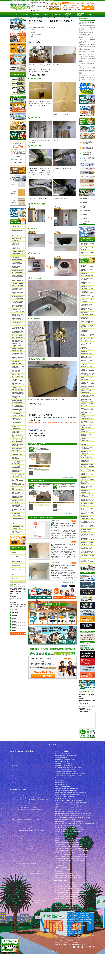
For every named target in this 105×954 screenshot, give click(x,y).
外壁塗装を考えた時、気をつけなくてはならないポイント (25, 861)
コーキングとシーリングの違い (18, 510)
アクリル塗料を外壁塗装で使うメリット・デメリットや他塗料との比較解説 (72, 915)
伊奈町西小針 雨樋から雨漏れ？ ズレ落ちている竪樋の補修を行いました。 (87, 63)
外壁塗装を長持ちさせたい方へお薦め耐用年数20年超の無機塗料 (69, 933)
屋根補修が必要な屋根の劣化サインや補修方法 (17, 401)
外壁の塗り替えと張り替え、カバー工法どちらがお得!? (24, 832)
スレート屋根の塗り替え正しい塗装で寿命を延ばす (18, 406)
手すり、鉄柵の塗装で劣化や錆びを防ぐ (17, 449)
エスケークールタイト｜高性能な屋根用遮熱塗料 (66, 896)
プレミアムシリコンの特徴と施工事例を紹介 (86, 547)
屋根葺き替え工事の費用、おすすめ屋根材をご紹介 (66, 788)
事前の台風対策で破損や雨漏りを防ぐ (86, 482)
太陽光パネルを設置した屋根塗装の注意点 (87, 461)
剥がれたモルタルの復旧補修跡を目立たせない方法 (18, 332)
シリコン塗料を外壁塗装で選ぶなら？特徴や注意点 (18, 306)
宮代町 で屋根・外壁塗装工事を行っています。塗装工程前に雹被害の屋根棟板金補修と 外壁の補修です (87, 28)
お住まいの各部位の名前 (17, 280)
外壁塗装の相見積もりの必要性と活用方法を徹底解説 (24, 865)
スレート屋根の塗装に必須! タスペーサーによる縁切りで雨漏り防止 (27, 873)
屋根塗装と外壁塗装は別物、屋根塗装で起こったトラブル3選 (25, 871)
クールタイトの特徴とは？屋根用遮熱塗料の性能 (87, 552)
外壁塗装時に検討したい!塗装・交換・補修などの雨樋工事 (68, 837)
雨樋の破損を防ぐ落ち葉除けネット (16, 397)
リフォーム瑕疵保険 (16, 763)
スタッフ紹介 (15, 556)
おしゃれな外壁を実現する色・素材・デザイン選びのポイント (26, 925)
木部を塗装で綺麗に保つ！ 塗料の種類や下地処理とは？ (24, 910)
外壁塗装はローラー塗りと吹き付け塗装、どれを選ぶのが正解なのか (27, 879)
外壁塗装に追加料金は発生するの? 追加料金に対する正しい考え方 (70, 806)
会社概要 (90, 14)
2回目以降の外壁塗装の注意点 (85, 348)
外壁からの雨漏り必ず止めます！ (62, 780)
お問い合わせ (15, 574)
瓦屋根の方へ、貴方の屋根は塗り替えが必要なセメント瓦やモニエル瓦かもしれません (74, 823)
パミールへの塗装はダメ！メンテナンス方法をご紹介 (87, 469)
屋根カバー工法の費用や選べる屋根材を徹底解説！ (66, 790)
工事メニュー (47, 14)
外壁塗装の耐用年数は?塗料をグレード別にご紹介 (18, 284)
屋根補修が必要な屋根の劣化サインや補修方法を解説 (67, 842)
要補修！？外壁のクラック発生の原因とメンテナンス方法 (25, 852)
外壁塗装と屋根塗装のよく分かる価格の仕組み (65, 755)
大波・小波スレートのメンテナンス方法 (17, 531)
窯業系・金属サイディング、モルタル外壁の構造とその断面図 (26, 886)
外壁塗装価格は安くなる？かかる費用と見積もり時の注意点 (68, 775)
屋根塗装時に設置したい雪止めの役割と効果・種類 (18, 393)
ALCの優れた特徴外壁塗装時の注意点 (16, 514)
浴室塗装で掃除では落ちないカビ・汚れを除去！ (66, 852)
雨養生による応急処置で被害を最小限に (87, 487)
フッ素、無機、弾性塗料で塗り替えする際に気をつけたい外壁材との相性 (28, 890)
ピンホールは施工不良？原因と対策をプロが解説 (17, 336)
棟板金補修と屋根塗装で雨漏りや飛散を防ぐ (17, 471)
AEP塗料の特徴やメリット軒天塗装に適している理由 (87, 560)
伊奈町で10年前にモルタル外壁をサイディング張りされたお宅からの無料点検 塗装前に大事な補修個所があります (87, 69)
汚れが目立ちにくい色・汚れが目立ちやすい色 (88, 148)
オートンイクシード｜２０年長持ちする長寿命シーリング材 (68, 911)
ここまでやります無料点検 (79, 14)
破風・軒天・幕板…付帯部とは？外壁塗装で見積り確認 (67, 825)
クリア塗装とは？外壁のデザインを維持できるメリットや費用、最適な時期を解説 (73, 919)
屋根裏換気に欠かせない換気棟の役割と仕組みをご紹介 (24, 906)
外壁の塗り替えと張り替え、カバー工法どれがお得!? (87, 326)
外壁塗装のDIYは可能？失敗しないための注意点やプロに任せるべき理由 (28, 830)
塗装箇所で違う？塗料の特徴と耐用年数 (86, 352)
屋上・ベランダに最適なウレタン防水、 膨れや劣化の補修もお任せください (29, 902)
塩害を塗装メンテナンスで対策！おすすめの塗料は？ (24, 908)
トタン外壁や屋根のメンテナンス (16, 423)
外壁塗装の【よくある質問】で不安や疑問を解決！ (23, 792)
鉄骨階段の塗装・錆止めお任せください (17, 445)
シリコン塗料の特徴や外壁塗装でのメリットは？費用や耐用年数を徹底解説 (72, 913)
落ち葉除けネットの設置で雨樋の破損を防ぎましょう (67, 840)
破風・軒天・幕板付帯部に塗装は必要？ (17, 362)
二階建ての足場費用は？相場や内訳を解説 (87, 391)
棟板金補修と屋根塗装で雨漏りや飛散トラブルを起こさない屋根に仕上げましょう (30, 894)
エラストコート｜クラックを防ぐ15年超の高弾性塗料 (67, 902)
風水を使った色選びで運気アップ (87, 142)
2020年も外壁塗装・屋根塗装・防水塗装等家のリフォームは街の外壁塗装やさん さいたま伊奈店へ (63, 526)
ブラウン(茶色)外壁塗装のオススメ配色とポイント (87, 530)
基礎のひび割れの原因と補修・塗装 (85, 491)
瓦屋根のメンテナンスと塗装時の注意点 (17, 432)
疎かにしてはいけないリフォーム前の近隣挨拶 (87, 313)
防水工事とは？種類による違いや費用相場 (18, 479)
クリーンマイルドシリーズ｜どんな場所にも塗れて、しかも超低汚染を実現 (72, 910)
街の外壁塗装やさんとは (17, 753)
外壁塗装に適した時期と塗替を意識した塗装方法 (17, 289)
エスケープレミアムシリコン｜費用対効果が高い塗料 (67, 894)
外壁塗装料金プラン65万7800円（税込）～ (65, 763)
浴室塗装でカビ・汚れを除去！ (16, 458)
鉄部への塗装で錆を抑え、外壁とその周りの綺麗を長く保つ (68, 844)
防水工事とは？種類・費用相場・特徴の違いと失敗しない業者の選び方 (28, 898)
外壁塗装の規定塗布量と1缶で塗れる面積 (87, 448)
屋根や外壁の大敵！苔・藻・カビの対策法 (86, 456)
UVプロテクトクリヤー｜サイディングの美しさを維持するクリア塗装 (71, 904)
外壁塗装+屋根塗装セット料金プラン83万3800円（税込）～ (68, 767)
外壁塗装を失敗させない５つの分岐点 (87, 278)
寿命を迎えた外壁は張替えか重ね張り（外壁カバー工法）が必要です (70, 792)
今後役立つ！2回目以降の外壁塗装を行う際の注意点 (67, 794)
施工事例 (25, 14)
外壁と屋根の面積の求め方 (18, 518)
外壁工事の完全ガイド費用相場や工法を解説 (17, 258)
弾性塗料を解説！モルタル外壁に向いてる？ (87, 539)
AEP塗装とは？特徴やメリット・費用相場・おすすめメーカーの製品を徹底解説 (73, 921)
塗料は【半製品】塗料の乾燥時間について (17, 505)
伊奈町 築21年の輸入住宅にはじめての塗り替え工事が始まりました (87, 51)
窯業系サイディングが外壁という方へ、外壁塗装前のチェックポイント (71, 942)
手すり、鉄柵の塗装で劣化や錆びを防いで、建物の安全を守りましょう (71, 848)
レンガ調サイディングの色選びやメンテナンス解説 (18, 328)
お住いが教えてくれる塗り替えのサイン (17, 239)
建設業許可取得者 (16, 565)
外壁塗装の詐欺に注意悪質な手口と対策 (86, 305)
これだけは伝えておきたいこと (19, 761)
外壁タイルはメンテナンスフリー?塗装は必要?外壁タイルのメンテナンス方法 (72, 815)
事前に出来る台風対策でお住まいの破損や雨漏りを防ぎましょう (26, 915)
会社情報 (14, 773)
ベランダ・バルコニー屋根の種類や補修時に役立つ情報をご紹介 (26, 896)
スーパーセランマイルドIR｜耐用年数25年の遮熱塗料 (67, 888)
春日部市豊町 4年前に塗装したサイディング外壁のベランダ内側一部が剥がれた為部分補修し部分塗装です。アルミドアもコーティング (87, 77)
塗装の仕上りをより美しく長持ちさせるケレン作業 (18, 341)
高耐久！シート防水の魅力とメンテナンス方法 (17, 492)
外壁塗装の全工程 (16, 248)
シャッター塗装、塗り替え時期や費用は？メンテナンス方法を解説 (70, 854)
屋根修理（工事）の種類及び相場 (16, 267)
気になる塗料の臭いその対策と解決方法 (86, 318)
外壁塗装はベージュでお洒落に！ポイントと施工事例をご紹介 (26, 935)
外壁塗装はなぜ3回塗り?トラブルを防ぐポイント (18, 358)
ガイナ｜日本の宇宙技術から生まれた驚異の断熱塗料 (67, 908)
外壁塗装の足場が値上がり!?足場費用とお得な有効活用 (67, 875)
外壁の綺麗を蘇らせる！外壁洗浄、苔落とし (87, 452)
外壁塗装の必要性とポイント (61, 782)
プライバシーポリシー (17, 569)
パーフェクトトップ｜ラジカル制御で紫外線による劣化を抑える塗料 (70, 882)
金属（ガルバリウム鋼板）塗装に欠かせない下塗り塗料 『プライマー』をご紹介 (73, 939)
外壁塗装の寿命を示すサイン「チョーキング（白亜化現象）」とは (27, 850)
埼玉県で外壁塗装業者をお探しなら (20, 780)
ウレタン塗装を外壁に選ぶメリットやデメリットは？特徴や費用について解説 (72, 917)
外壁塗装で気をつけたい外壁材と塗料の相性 (17, 527)
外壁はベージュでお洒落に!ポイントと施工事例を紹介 (87, 526)
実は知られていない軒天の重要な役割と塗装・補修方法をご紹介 (69, 829)
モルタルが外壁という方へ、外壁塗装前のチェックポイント (68, 940)
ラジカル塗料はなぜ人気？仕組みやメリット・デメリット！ (25, 942)
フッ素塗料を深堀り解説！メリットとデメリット (87, 534)
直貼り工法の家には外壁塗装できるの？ (86, 413)
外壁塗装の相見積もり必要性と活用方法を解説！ (87, 287)
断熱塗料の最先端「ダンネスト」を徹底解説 (87, 478)
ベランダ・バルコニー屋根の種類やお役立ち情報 (18, 475)
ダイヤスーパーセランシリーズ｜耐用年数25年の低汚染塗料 (68, 892)
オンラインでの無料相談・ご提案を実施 (87, 265)
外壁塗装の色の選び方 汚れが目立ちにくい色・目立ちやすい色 (26, 797)
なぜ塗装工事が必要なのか (18, 230)
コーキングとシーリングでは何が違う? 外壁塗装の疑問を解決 (25, 881)
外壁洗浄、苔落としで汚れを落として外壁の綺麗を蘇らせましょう (70, 860)
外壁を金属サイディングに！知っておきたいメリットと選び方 (69, 809)
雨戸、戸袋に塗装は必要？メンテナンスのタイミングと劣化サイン (70, 858)
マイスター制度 (15, 767)
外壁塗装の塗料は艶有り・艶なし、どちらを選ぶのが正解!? (68, 929)
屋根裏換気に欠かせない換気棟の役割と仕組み (17, 497)
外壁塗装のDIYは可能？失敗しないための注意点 (87, 400)
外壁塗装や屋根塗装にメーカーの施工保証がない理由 (87, 374)
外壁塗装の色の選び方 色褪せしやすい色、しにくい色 (24, 795)
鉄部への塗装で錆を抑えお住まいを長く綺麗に (17, 440)
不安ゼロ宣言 (15, 771)
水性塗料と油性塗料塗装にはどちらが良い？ (87, 422)
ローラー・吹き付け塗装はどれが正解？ (86, 443)
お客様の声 (36, 14)
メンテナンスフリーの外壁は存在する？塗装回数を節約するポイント (27, 838)
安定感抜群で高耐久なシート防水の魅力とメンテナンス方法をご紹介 (27, 904)
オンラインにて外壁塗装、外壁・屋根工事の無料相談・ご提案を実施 (70, 802)
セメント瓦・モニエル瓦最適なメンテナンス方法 (17, 436)
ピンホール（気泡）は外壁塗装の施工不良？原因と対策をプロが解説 (27, 857)
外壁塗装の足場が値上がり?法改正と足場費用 (87, 387)
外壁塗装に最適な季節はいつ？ (17, 293)
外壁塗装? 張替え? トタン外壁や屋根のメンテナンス (67, 811)
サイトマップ (15, 578)
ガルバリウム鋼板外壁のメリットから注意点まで (87, 339)
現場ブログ (36, 17)
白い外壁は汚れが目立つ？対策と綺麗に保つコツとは (87, 521)
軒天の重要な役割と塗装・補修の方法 (16, 371)
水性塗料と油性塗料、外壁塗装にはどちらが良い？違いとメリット (70, 931)
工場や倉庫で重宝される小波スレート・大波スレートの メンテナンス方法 (28, 892)
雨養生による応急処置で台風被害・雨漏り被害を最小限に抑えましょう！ (28, 917)
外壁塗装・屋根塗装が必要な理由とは (20, 824)
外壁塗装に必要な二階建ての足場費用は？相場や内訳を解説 (68, 877)
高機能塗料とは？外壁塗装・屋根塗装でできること (18, 345)
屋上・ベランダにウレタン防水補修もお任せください (18, 488)
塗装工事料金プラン (68, 14)
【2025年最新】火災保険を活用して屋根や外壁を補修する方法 (69, 778)
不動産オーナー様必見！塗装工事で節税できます (87, 378)
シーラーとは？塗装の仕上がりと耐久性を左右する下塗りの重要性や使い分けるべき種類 (75, 935)
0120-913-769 (35, 430)
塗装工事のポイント (16, 235)
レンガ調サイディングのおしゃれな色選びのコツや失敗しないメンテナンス (29, 853)
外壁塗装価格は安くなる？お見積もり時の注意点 (18, 262)
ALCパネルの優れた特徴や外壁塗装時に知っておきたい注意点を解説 (27, 882)
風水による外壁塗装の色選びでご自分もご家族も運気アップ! (25, 805)
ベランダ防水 (17, 92)
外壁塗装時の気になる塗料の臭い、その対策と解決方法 (24, 817)
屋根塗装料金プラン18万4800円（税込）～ (65, 765)
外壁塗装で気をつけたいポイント (17, 354)
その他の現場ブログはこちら (69, 582)
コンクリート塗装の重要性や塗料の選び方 (17, 466)
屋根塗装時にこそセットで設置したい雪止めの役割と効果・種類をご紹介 (71, 838)
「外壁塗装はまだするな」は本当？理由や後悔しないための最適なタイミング (29, 811)
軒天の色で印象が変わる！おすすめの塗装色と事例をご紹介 (68, 831)
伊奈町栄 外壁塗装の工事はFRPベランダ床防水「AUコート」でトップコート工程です (86, 34)
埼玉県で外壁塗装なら (17, 561)
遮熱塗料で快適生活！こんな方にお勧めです (65, 898)
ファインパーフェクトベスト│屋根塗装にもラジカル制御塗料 (69, 884)
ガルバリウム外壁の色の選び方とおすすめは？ (22, 842)
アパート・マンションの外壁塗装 (62, 869)
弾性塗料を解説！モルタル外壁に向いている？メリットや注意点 (26, 940)
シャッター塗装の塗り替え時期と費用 (16, 462)
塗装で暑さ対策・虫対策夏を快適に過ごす (17, 315)
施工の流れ (58, 14)
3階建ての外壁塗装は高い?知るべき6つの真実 (87, 322)
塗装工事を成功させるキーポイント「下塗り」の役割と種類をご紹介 (70, 937)
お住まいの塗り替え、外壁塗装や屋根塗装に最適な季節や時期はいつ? (27, 848)
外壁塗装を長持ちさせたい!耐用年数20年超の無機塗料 (87, 370)
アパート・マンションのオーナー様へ (87, 248)
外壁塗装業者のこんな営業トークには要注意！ (87, 396)
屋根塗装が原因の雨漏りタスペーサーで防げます (17, 410)
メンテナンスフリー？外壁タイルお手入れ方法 (87, 426)
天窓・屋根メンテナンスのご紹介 (17, 380)
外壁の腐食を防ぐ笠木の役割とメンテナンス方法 (18, 384)
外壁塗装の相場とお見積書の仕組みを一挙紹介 (65, 771)
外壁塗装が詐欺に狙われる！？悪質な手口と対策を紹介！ (25, 867)
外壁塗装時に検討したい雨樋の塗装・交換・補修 (17, 388)
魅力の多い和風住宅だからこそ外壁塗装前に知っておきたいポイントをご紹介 (72, 817)
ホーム (15, 14)
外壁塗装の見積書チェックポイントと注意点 (87, 296)
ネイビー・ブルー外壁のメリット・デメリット (87, 508)
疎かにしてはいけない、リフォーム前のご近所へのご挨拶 (25, 815)
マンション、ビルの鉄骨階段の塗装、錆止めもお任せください (69, 846)
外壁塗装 (17, 79)
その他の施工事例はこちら (69, 477)
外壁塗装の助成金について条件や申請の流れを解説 (66, 804)
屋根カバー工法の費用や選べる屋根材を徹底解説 (17, 276)
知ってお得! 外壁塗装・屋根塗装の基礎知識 (21, 823)
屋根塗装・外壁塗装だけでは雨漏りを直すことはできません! (25, 821)
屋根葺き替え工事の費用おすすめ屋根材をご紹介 (17, 271)
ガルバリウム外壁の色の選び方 (86, 344)
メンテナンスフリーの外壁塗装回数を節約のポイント (87, 335)
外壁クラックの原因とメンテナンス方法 (17, 323)
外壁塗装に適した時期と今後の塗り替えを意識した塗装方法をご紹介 (27, 846)
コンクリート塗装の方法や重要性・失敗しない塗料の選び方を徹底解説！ (71, 856)
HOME (30, 17)
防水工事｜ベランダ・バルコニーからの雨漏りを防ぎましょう (69, 800)
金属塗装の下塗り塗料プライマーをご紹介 (86, 361)
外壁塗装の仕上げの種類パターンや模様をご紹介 (87, 543)
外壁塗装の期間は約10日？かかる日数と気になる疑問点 (24, 807)
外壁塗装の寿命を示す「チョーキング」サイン (17, 319)
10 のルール (14, 765)
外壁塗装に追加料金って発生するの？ (86, 283)
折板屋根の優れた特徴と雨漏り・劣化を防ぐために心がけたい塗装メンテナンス (73, 813)
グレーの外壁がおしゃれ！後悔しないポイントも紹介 (87, 513)
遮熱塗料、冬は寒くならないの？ (62, 923)
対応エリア (14, 775)
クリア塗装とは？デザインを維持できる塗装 (18, 310)
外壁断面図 (14, 523)
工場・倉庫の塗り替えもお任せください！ (87, 244)
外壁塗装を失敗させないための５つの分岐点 (22, 801)
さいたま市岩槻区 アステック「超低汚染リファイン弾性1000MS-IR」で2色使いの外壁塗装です (87, 39)
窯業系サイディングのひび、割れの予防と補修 (87, 409)
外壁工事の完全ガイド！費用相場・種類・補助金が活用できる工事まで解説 (29, 813)
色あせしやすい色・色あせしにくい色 (87, 153)
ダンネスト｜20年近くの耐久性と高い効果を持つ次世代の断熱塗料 (70, 906)
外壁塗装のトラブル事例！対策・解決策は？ (87, 495)
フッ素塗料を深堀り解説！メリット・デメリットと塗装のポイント (27, 939)
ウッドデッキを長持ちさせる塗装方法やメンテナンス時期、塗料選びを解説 (72, 850)
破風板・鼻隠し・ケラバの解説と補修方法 (18, 367)
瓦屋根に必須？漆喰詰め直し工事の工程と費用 (65, 819)
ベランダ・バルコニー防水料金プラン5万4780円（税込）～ (68, 769)
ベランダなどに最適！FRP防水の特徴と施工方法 (18, 484)
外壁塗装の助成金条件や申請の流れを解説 (87, 274)
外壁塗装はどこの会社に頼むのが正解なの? (21, 875)
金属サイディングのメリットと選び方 (16, 419)
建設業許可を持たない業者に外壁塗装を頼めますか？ (24, 778)
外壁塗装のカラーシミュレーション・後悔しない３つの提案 (25, 803)
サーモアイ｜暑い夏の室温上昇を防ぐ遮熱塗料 (65, 886)
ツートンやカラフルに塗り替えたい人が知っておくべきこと (88, 159)
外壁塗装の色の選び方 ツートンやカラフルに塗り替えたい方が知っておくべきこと (30, 799)
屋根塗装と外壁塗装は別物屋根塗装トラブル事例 (18, 349)
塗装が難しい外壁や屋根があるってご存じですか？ (87, 404)
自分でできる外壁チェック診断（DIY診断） (21, 828)
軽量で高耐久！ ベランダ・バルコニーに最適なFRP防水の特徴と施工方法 (28, 900)
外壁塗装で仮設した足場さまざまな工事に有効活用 (87, 383)
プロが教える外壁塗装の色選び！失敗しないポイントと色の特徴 (26, 794)
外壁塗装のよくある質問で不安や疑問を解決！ (87, 270)
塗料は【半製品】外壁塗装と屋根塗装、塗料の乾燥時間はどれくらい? (27, 877)
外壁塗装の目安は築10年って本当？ (16, 243)
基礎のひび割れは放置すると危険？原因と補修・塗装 (24, 919)
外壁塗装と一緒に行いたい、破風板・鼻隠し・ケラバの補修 (68, 827)
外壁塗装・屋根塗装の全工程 (61, 761)
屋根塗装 (17, 83)
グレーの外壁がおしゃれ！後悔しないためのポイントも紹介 (25, 929)
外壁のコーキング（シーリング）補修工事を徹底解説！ (67, 807)
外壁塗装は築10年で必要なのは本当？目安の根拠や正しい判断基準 (27, 809)
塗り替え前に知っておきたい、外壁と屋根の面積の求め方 (25, 884)
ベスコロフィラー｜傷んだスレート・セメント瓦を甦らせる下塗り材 (70, 890)
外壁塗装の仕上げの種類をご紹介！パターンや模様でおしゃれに (26, 944)
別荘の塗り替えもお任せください (87, 252)
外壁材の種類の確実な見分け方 (84, 331)
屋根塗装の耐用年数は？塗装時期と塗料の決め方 (87, 500)
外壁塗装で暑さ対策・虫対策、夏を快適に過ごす (66, 873)
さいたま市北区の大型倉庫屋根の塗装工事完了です (87, 22)
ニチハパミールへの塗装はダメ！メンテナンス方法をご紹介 (25, 911)
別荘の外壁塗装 (58, 871)
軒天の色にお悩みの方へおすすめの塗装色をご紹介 (18, 375)
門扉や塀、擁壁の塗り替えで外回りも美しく (65, 796)
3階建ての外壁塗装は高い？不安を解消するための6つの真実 (25, 819)
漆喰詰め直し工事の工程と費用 (86, 435)
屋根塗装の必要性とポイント (61, 784)
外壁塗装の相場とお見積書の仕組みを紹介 (87, 292)
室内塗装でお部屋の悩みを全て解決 (63, 798)
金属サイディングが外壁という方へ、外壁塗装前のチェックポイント (70, 944)
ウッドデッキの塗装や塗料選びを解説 (17, 453)
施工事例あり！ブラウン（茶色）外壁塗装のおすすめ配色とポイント (27, 937)
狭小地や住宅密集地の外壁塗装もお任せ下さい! (18, 414)
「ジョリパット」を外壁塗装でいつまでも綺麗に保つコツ (25, 888)
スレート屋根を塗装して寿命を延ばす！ (64, 865)
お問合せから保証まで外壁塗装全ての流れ (64, 759)
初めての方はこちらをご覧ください (63, 753)
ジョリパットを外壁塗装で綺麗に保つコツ (87, 439)
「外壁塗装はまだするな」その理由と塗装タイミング (18, 252)
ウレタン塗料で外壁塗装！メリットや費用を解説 (18, 302)
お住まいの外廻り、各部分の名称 (19, 834)
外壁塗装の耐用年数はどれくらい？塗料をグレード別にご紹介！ (26, 844)
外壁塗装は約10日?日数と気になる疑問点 (86, 309)
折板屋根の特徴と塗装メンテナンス (16, 427)
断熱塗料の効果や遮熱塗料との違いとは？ (87, 474)
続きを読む (61, 538)
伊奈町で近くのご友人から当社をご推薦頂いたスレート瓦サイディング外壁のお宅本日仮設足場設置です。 (87, 45)
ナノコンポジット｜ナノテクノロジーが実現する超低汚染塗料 (69, 900)
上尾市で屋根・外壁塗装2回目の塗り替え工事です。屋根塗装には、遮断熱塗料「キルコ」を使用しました (87, 57)
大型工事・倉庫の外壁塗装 (61, 867)
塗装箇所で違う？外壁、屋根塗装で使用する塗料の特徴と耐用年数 (70, 925)
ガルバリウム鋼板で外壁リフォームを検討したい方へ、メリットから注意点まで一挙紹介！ (32, 840)
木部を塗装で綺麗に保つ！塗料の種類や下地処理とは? (87, 465)
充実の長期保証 (15, 769)
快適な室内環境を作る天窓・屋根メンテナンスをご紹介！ (68, 833)
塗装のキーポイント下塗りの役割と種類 (86, 357)
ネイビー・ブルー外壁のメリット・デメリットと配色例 (24, 927)
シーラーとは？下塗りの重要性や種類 (86, 365)
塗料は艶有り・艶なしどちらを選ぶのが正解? (86, 417)
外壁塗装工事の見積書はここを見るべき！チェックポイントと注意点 (70, 773)
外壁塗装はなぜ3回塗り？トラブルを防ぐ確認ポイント (24, 863)
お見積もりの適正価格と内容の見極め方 (87, 300)
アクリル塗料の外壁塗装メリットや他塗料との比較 (18, 297)
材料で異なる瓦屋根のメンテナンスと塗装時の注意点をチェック (69, 821)
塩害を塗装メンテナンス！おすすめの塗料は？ (18, 501)
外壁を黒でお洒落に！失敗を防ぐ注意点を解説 (87, 517)
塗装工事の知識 (15, 226)
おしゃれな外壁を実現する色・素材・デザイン (87, 504)
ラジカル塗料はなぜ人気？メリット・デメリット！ (87, 556)
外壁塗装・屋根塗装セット (17, 88)
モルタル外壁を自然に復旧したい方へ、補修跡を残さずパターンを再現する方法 (30, 855)
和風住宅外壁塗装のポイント (86, 430)
